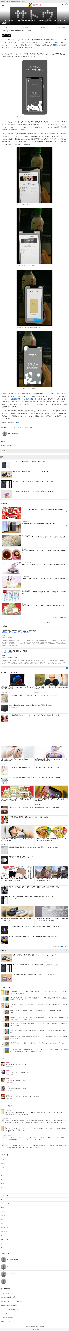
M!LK (8, 1266)
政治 (2, 1235)
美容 (2, 1248)
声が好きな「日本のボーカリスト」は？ (16, 1064)
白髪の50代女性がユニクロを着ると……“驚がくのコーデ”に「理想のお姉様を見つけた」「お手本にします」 (38, 1043)
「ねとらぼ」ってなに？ (7, 1293)
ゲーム (2, 1183)
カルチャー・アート (6, 1171)
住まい (2, 1211)
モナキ (9, 1281)
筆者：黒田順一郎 (13, 433)
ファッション (4, 1195)
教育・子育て (4, 1240)
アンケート (3, 1058)
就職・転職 (4, 1231)
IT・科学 (3, 1159)
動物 (2, 1219)
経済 (2, 1244)
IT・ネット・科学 (8, 445)
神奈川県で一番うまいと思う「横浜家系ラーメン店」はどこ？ (22, 1096)
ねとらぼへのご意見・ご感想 (8, 1297)
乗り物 (2, 1207)
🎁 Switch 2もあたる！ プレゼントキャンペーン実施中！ (13, 1)
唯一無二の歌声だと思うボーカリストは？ (17, 1088)
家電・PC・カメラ (6, 1227)
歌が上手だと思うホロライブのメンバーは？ (18, 1072)
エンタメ (3, 1163)
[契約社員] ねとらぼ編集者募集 (9, 1305)
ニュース (3, 1191)
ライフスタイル (5, 1203)
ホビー (2, 1199)
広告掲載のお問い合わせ (7, 1317)
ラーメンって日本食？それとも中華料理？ (17, 1080)
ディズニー (4, 1187)
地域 (2, 1223)
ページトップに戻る (34, 1329)
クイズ (2, 1175)
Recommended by (57, 617)
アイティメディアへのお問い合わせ (10, 1309)
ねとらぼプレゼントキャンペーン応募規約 (12, 1301)
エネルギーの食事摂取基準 (10, 399)
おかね (2, 1167)
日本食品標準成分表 (26, 399)
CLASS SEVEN (11, 1274)
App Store (20, 47)
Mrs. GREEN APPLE (12, 1259)
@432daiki (54, 45)
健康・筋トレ (4, 1215)
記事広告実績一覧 (5, 1321)
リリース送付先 (5, 1313)
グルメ (2, 1179)
